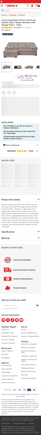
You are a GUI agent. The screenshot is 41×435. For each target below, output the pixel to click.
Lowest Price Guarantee (29, 344)
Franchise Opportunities (29, 333)
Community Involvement (9, 376)
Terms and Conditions (19, 423)
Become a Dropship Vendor (30, 336)
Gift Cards (24, 375)
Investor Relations (7, 379)
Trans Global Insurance (28, 365)
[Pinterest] (17, 320)
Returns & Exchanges (28, 347)
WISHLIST (28, 5)
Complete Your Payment (9, 336)
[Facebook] (3, 320)
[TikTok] (12, 320)
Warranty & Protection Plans (28, 352)
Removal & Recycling (28, 371)
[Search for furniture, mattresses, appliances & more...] (3, 10)
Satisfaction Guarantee (28, 378)
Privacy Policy (5, 423)
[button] (20, 1)
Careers (23, 329)
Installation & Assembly (29, 356)
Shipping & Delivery (27, 368)
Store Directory (6, 365)
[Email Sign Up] (37, 305)
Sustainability (5, 372)
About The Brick (6, 369)
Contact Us (5, 329)
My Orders (4, 354)
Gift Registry (5, 358)
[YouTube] (21, 320)
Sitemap (31, 423)
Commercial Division (8, 382)
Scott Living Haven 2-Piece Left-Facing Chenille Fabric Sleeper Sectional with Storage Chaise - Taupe (18, 22)
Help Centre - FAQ (7, 333)
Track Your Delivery (7, 340)
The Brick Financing (8, 343)
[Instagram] (8, 320)
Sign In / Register (7, 351)
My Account (6, 348)
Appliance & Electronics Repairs (29, 360)
